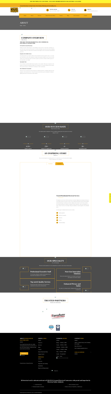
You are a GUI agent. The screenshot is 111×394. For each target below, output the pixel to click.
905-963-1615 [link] (73, 10)
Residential (50, 163)
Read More (24, 353)
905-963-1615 (79, 346)
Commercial (59, 163)
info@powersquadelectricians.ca (92, 10)
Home (21, 25)
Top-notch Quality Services (40, 282)
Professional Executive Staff (40, 272)
